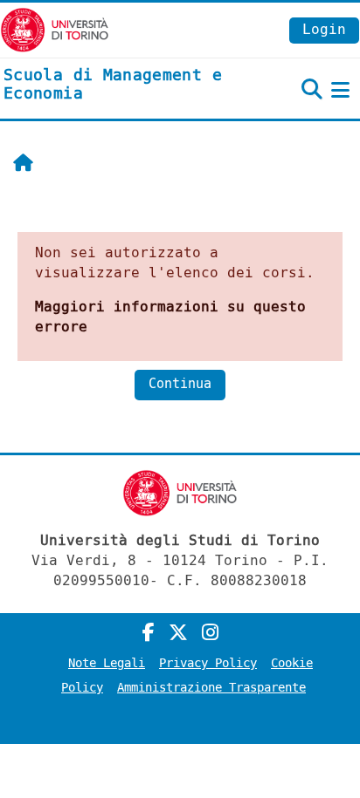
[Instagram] (210, 633)
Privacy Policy (208, 663)
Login (324, 29)
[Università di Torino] (54, 29)
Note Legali (106, 663)
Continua (180, 384)
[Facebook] (148, 633)
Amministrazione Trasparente (211, 688)
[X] (178, 633)
